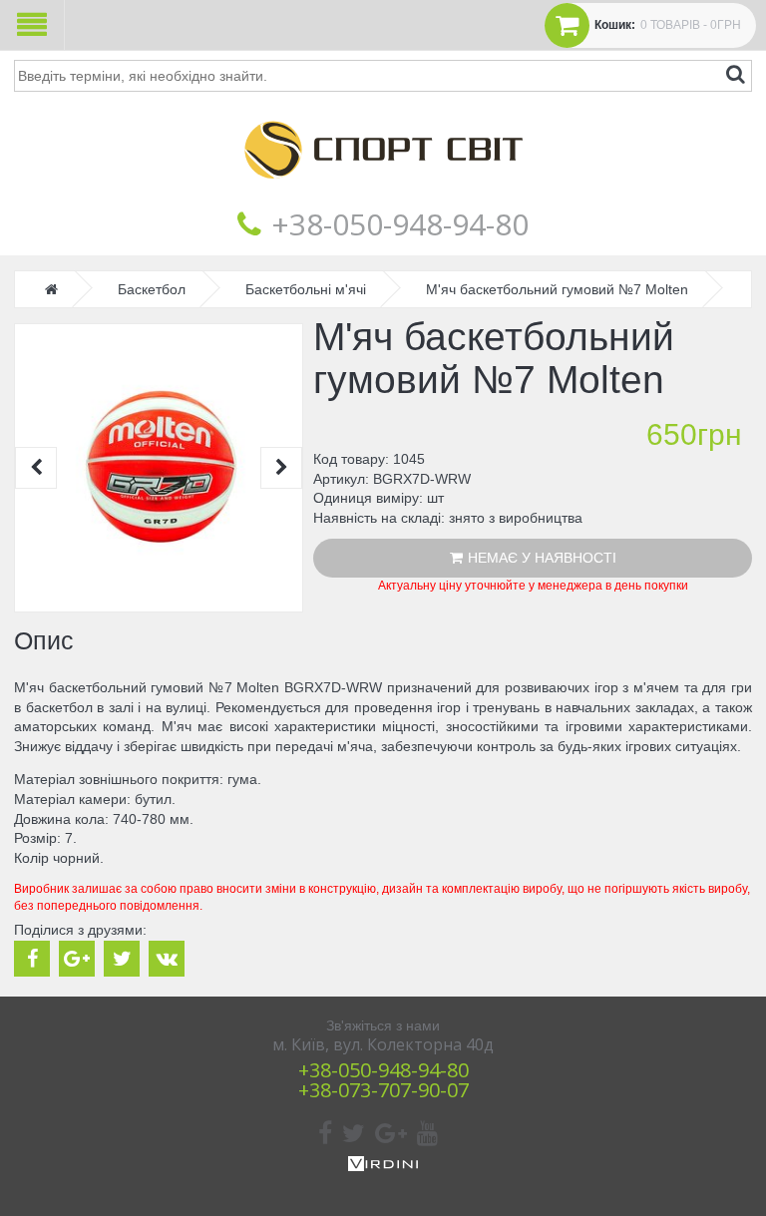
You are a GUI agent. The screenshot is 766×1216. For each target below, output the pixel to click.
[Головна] (383, 194)
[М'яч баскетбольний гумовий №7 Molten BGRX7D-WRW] (158, 467)
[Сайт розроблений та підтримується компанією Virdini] (383, 1166)
